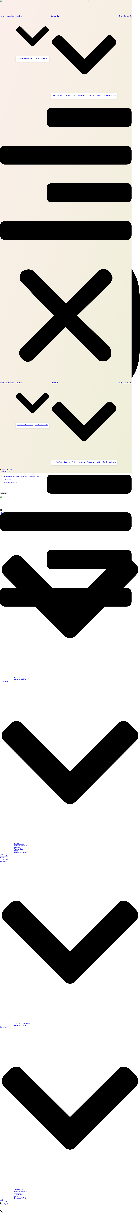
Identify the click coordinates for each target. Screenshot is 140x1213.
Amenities (81, 95)
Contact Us (128, 16)
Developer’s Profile (109, 95)
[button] (66, 240)
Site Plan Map (57, 95)
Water (99, 95)
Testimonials (91, 95)
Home (2, 16)
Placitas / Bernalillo (41, 58)
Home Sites (10, 16)
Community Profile (70, 95)
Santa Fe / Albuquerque (25, 58)
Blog (120, 16)
